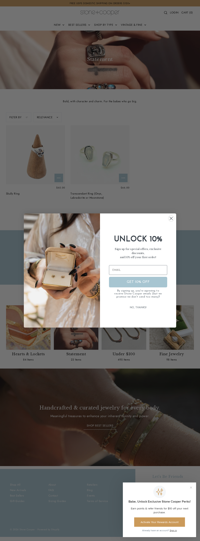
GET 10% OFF (138, 282)
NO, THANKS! (138, 307)
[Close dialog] (171, 218)
